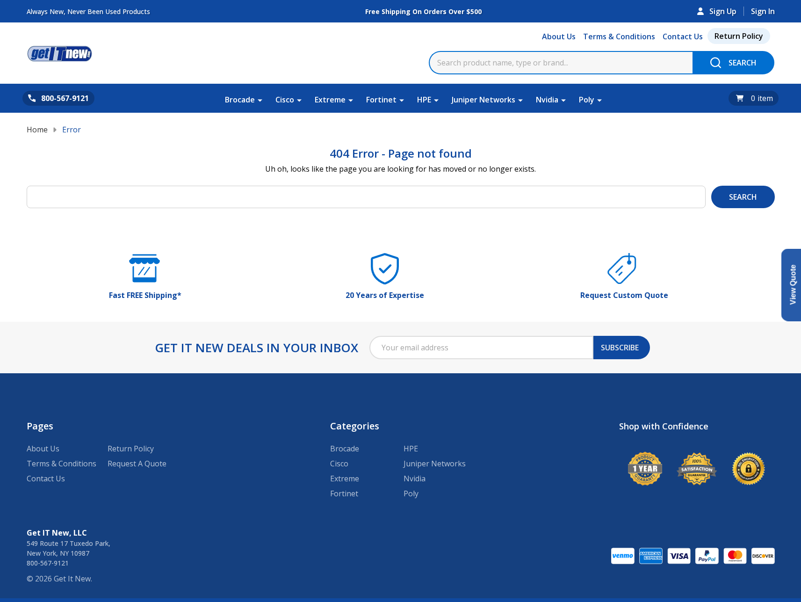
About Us (559, 36)
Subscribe (620, 347)
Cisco (284, 99)
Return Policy (738, 36)
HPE (424, 99)
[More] (260, 100)
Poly (586, 99)
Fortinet (381, 99)
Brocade (240, 99)
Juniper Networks (483, 99)
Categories (354, 426)
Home (37, 129)
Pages (40, 426)
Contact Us (683, 36)
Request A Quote (137, 463)
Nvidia (547, 99)
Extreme (330, 99)
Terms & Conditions (619, 36)
